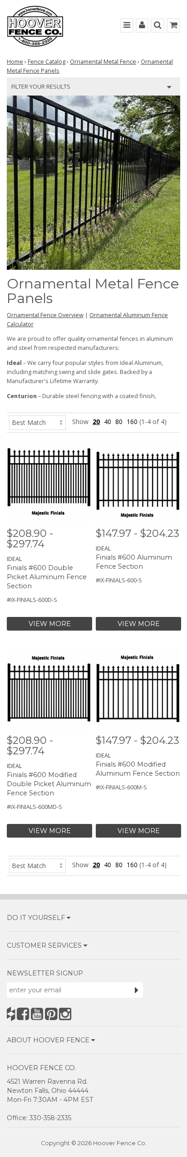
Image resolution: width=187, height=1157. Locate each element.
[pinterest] (51, 1014)
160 (132, 421)
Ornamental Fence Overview (45, 315)
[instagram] (65, 1014)
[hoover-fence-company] (11, 1014)
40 (107, 421)
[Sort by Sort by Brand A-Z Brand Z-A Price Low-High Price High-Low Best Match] (37, 421)
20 (96, 421)
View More (50, 624)
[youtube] (37, 1014)
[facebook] (23, 1014)
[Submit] (136, 990)
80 (119, 421)
